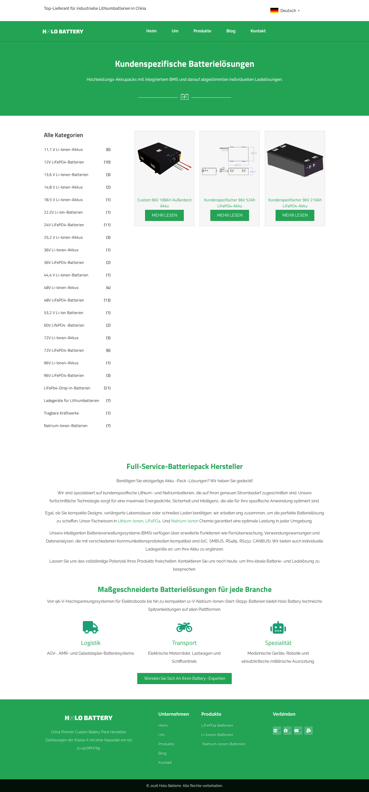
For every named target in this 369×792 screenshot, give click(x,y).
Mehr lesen (164, 215)
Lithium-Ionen (130, 521)
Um (175, 31)
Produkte (202, 31)
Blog (230, 31)
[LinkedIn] (277, 730)
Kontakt (258, 31)
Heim (151, 31)
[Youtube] (298, 730)
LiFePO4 (152, 521)
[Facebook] (287, 730)
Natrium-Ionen (184, 521)
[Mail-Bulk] (308, 730)
